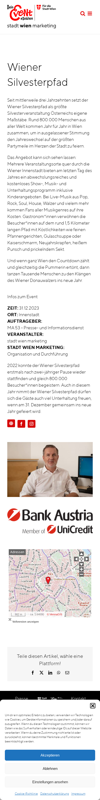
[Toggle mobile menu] (90, 13)
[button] (92, 705)
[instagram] (31, 424)
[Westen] (76, 559)
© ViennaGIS (54, 614)
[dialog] (50, 750)
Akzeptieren (50, 755)
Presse (21, 698)
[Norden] (81, 554)
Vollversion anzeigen (25, 621)
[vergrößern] (81, 569)
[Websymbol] (11, 423)
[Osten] (86, 559)
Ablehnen (50, 768)
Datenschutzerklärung (54, 793)
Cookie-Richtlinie (26, 793)
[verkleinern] (81, 574)
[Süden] (81, 564)
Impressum (78, 793)
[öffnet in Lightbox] (50, 445)
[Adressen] (17, 552)
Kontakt (78, 698)
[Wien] (81, 559)
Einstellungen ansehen (50, 782)
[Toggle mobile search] (82, 13)
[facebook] (21, 424)
